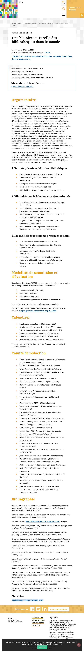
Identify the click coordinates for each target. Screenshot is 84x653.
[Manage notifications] (79, 645)
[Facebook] (32, 609)
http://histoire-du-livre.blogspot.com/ (43, 521)
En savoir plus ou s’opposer (52, 644)
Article (34, 23)
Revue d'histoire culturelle (23, 87)
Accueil (14, 23)
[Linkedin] (44, 609)
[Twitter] (38, 609)
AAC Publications (24, 23)
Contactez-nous (37, 618)
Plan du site (36, 625)
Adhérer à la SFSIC (38, 620)
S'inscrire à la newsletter (58, 609)
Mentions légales (38, 623)
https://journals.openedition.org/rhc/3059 (37, 311)
